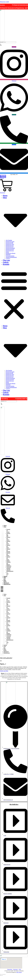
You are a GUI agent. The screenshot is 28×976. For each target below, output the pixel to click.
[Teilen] (3, 974)
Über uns (6, 260)
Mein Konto (5, 581)
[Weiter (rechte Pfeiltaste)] (2, 975)
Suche (1, 42)
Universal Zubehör (10, 256)
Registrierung (7, 584)
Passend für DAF (10, 245)
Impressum (15, 969)
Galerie (6, 262)
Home (5, 195)
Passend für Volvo (10, 244)
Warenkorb (6, 651)
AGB (20, 969)
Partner (7, 252)
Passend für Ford (9, 246)
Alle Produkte (9, 240)
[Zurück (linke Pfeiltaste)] (0, 975)
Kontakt (6, 264)
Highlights (8, 254)
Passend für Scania (10, 241)
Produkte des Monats (10, 253)
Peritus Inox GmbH (4, 1)
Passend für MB (9, 242)
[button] (14, 295)
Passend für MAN (10, 249)
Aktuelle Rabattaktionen (11, 257)
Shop (5, 526)
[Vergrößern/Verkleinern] (0, 974)
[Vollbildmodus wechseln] (2, 974)
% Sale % (8, 258)
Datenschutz (9, 969)
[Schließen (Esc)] (4, 974)
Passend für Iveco (10, 250)
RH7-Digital (19, 972)
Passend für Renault (10, 248)
